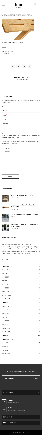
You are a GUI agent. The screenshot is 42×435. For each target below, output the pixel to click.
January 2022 (6, 295)
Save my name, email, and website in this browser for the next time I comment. (21, 136)
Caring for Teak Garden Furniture (22, 195)
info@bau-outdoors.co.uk (17, 410)
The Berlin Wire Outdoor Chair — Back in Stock (25, 215)
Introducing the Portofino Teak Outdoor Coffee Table (25, 206)
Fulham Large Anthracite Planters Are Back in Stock (24, 225)
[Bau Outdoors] (21, 5)
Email (4, 115)
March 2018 (6, 328)
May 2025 (5, 273)
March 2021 (6, 299)
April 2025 (5, 277)
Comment (5, 148)
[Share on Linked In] (29, 66)
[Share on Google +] (24, 66)
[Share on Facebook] (13, 66)
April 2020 (5, 321)
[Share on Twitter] (18, 66)
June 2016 (5, 346)
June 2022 (5, 292)
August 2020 (6, 306)
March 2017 (6, 332)
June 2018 (5, 324)
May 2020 (5, 317)
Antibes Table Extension (21, 80)
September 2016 (7, 339)
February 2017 (6, 335)
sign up (35, 379)
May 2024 (5, 281)
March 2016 (6, 354)
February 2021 (6, 303)
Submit (10, 176)
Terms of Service (9, 143)
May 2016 (5, 350)
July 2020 (5, 310)
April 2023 (5, 288)
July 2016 (5, 343)
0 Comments (15, 198)
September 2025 (7, 266)
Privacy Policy (36, 141)
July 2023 (5, 284)
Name (4, 106)
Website (5, 124)
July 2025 (5, 270)
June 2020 (5, 313)
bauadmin (7, 53)
